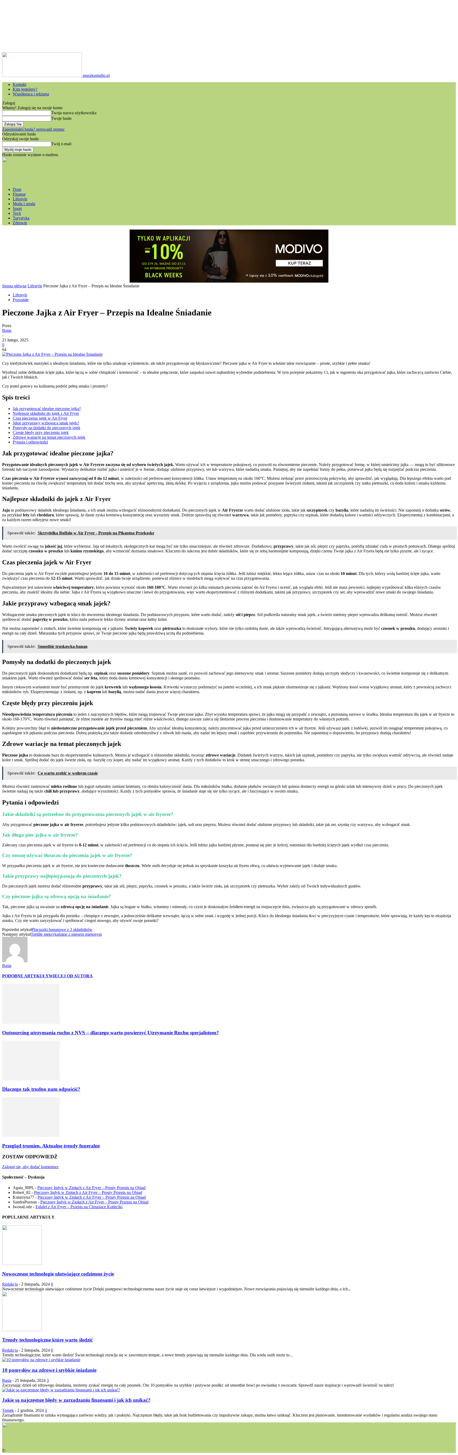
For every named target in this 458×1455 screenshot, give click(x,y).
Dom (17, 189)
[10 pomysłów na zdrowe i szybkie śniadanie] (41, 1359)
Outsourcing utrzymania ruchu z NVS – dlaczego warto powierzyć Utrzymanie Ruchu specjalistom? (110, 1032)
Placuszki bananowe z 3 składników (62, 929)
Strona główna (14, 286)
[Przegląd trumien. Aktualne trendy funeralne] (31, 1135)
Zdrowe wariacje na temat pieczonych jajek (49, 437)
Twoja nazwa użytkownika (73, 113)
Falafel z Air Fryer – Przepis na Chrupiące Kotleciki (79, 1207)
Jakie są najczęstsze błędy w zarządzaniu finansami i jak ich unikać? (76, 1400)
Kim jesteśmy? (25, 89)
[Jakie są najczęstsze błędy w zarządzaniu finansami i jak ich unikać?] (61, 1390)
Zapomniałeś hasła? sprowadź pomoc (33, 129)
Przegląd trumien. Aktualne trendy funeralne (51, 1146)
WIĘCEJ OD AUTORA (71, 976)
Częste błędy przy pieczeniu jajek (41, 432)
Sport (17, 208)
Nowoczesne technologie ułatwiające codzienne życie (58, 1274)
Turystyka (21, 218)
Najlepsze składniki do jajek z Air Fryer (46, 413)
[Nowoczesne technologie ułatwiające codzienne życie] (22, 1263)
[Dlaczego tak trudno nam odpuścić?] (31, 1079)
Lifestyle (20, 199)
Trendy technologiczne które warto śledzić (47, 1340)
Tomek (8, 1410)
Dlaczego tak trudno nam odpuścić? (41, 1089)
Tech (17, 213)
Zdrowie (20, 223)
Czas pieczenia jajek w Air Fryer (40, 418)
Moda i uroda (24, 203)
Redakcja (10, 1284)
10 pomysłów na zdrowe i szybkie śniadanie (49, 1370)
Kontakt (19, 84)
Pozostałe (21, 299)
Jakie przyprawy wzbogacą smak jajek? (46, 423)
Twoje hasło (61, 118)
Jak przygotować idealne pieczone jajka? (47, 408)
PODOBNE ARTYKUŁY (25, 976)
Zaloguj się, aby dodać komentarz (30, 1166)
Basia (6, 330)
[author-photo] (15, 961)
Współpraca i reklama (31, 94)
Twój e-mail (61, 144)
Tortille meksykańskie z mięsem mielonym (66, 934)
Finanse (19, 194)
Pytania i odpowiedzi (30, 442)
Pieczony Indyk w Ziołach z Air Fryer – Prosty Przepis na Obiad (91, 1187)
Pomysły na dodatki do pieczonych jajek (46, 427)
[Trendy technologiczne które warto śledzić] (22, 1329)
